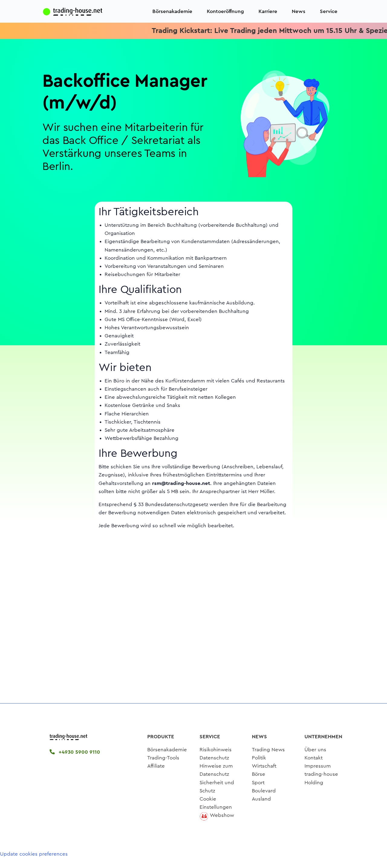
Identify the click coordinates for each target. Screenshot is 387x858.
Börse (258, 774)
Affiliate (156, 766)
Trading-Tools (163, 757)
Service (328, 11)
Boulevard (264, 790)
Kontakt (313, 757)
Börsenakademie (172, 11)
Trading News (268, 749)
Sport (258, 782)
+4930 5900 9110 (78, 752)
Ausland (261, 798)
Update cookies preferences (34, 853)
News (298, 11)
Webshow (222, 815)
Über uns (315, 749)
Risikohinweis (216, 749)
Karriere (268, 11)
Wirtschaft (264, 766)
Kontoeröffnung (225, 11)
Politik (259, 757)
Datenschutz (214, 757)
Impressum (317, 766)
